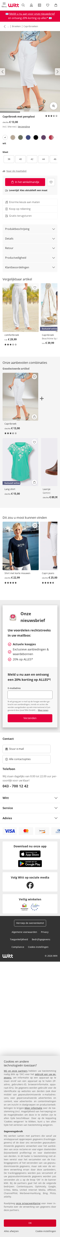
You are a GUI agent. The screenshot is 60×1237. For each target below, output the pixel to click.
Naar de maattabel (16, 171)
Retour (9, 248)
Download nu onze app (30, 846)
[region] (30, 1146)
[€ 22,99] (21, 546)
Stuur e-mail (16, 749)
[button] (4, 5)
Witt (6, 798)
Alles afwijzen (11, 1231)
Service (8, 808)
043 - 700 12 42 (15, 786)
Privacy (44, 931)
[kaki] (20, 137)
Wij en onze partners (16, 1070)
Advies (7, 818)
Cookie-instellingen (46, 1231)
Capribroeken (31, 26)
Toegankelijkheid (19, 939)
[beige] (12, 137)
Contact (8, 739)
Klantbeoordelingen (17, 267)
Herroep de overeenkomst (30, 922)
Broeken (16, 26)
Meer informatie (33, 1108)
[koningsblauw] (28, 137)
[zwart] (35, 137)
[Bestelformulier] (40, 5)
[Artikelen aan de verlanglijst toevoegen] (51, 182)
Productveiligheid (15, 257)
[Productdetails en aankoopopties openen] (34, 416)
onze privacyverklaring (28, 1203)
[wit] (5, 137)
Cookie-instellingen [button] (38, 946)
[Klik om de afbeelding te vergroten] (53, 106)
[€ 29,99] (21, 307)
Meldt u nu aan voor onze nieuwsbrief (32, 14)
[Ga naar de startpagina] (13, 5)
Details (9, 238)
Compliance (18, 946)
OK (30, 1222)
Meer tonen (43, 710)
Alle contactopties (20, 759)
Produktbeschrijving (17, 229)
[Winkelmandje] (56, 5)
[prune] (43, 137)
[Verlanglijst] (48, 5)
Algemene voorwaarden (24, 931)
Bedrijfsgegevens (41, 939)
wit (4, 143)
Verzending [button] (24, 126)
